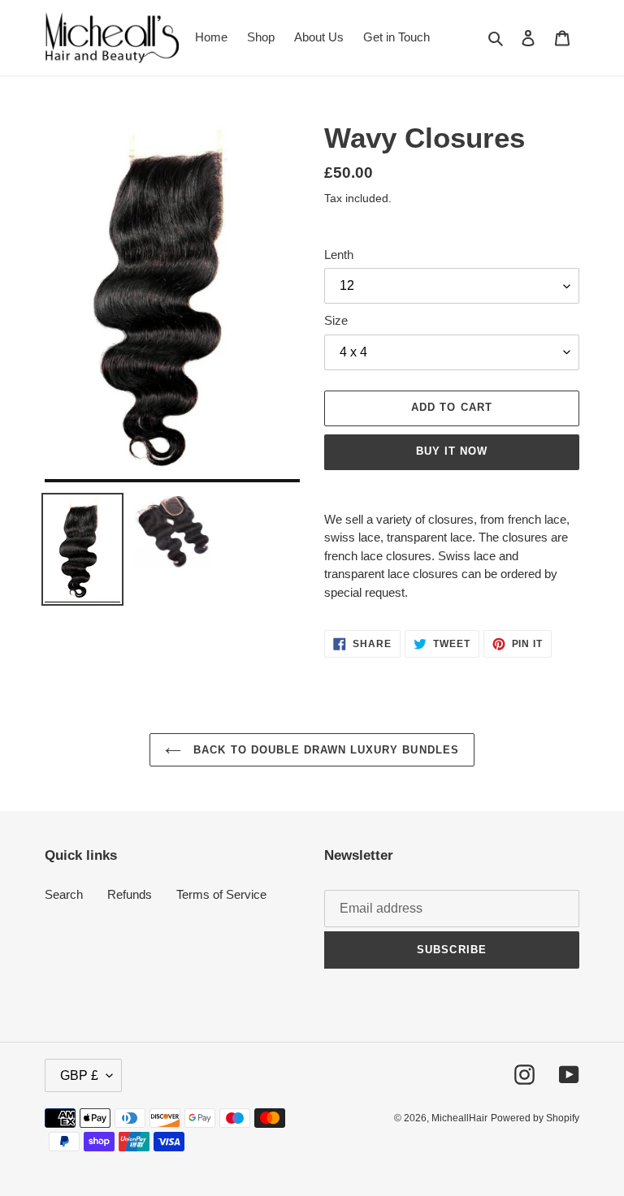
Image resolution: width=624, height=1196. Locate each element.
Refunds (129, 894)
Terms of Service (221, 894)
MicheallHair (459, 1118)
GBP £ (79, 1075)
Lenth (338, 254)
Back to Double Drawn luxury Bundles (323, 750)
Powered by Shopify (535, 1118)
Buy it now (452, 451)
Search (64, 894)
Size (336, 320)
